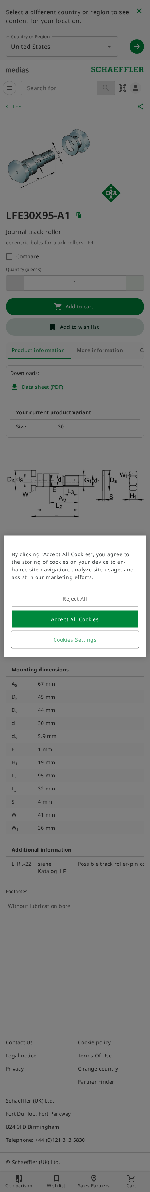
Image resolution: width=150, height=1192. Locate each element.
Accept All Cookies (75, 618)
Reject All (75, 598)
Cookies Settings (75, 639)
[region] (75, 596)
